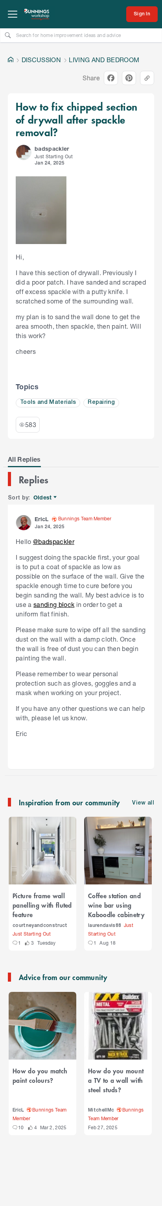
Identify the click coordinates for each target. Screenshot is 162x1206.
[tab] (24, 459)
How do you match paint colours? (40, 1075)
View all (143, 803)
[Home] (10, 60)
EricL (18, 1110)
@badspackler (53, 541)
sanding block (53, 604)
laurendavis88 (104, 925)
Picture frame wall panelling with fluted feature (42, 905)
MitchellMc (101, 1110)
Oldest (43, 497)
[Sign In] (142, 14)
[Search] (8, 35)
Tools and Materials (48, 402)
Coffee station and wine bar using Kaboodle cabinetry (116, 905)
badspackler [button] (52, 148)
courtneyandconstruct (40, 925)
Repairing (101, 402)
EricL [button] (42, 519)
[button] (23, 152)
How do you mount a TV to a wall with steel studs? (116, 1080)
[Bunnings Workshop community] (37, 14)
